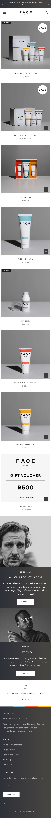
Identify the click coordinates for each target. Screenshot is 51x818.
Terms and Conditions (12, 744)
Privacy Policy (9, 749)
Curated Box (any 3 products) (25, 135)
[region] (25, 690)
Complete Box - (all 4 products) (25, 73)
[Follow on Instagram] (4, 803)
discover (25, 602)
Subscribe (11, 794)
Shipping (7, 759)
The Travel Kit (25, 197)
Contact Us (7, 764)
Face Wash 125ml (25, 259)
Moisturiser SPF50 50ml (25, 445)
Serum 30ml (25, 321)
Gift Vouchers (25, 506)
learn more (25, 673)
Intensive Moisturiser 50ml (25, 383)
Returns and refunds (11, 754)
